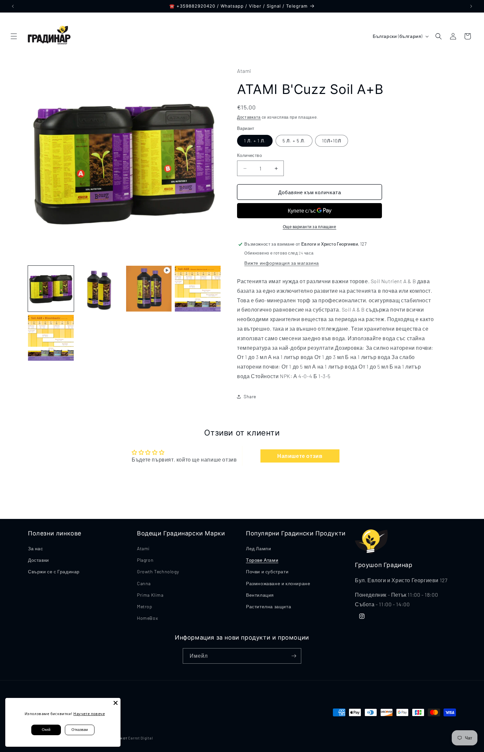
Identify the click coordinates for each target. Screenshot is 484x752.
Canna (144, 583)
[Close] (115, 703)
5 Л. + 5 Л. (294, 140)
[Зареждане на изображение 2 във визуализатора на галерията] (100, 289)
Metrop (144, 606)
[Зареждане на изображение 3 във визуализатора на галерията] (198, 289)
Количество (249, 155)
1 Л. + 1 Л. (255, 140)
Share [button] (250, 396)
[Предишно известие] (13, 6)
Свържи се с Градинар (54, 571)
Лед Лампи (258, 548)
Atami (143, 548)
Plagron (145, 560)
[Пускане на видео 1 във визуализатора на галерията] (149, 289)
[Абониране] (293, 656)
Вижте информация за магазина (281, 263)
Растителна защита (268, 606)
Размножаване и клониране (278, 583)
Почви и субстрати (267, 571)
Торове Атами (262, 560)
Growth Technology (158, 571)
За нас (35, 548)
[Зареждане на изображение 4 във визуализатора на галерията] (51, 338)
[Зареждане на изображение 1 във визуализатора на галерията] (51, 289)
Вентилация (260, 595)
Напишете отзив (299, 456)
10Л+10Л (331, 140)
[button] (14, 36)
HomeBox (147, 618)
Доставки (38, 560)
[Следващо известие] (471, 6)
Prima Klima (150, 595)
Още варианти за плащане (309, 226)
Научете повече (89, 713)
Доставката (249, 117)
